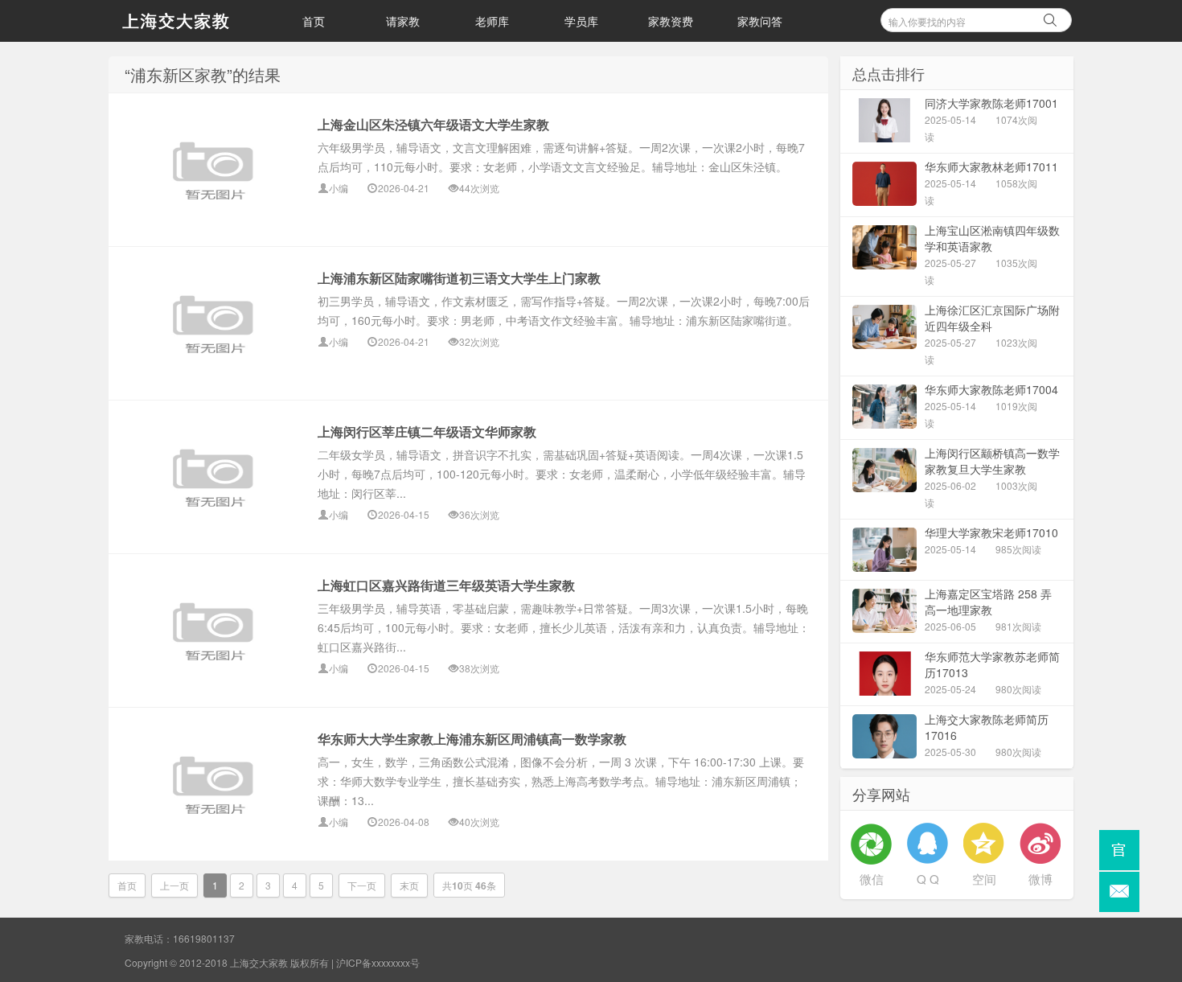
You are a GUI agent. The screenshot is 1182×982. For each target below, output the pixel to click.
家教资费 (670, 21)
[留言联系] (1119, 892)
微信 (872, 878)
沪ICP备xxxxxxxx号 (378, 962)
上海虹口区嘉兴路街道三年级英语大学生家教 (446, 585)
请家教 (403, 21)
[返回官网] (1119, 850)
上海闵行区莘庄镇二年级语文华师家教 (427, 431)
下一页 (361, 885)
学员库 (581, 21)
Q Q (928, 878)
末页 (409, 885)
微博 (1040, 878)
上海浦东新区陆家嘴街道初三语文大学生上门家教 (459, 278)
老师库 (492, 21)
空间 (984, 878)
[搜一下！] (1050, 18)
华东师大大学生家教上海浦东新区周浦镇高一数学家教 (472, 738)
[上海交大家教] (189, 21)
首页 (313, 21)
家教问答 (759, 21)
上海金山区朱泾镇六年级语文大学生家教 (433, 124)
